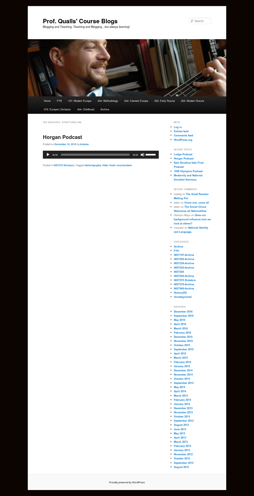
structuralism (124, 165)
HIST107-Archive (184, 255)
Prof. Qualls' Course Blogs (80, 21)
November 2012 (183, 454)
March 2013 (181, 442)
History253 (180, 292)
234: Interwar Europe (136, 101)
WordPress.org (183, 140)
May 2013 (179, 433)
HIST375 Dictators (64, 165)
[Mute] (142, 155)
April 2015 (180, 353)
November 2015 (183, 341)
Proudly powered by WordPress (127, 482)
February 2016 (182, 332)
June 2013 (180, 429)
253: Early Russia (164, 101)
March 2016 (181, 328)
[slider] (151, 154)
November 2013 (183, 412)
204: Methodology (108, 101)
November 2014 (183, 374)
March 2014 (181, 395)
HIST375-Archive (184, 284)
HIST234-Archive (184, 263)
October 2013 (182, 416)
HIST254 (179, 272)
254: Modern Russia (192, 101)
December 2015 (183, 337)
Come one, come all (196, 202)
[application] (101, 155)
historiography (93, 165)
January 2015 (182, 366)
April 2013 (180, 437)
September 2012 (183, 463)
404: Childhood (85, 109)
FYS (59, 101)
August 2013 (181, 425)
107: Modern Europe (79, 101)
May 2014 (179, 387)
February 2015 (182, 362)
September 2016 (183, 315)
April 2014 (180, 391)
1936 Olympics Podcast (188, 171)
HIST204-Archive (184, 259)
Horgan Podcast (62, 137)
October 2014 (182, 378)
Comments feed (183, 135)
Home (47, 101)
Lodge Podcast (183, 154)
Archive (104, 109)
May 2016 (179, 320)
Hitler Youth (108, 165)
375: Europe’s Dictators (57, 109)
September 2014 (183, 383)
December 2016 (183, 311)
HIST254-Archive (184, 276)
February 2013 (182, 446)
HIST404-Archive (184, 288)
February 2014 (182, 400)
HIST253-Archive (184, 267)
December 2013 (183, 408)
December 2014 (183, 370)
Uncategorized (182, 297)
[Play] (48, 155)
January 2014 (182, 404)
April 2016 (180, 324)
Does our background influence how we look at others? (192, 219)
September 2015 (183, 349)
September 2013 (183, 420)
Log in (178, 127)
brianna (84, 144)
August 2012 (181, 467)
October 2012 (182, 458)
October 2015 (182, 345)
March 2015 (181, 357)
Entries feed (181, 131)
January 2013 (182, 450)
